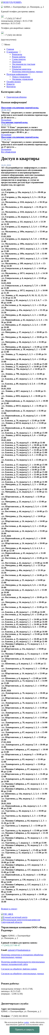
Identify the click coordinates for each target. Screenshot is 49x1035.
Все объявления (8, 152)
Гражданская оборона (17, 97)
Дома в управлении (21, 77)
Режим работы (18, 57)
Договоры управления (22, 79)
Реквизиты (17, 54)
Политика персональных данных (27, 71)
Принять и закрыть (24, 1029)
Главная (10, 49)
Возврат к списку (9, 909)
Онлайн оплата (14, 81)
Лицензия (16, 62)
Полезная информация (17, 74)
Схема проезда (19, 59)
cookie (26, 1022)
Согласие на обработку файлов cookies (19, 969)
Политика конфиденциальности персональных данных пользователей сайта (23, 963)
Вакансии (16, 66)
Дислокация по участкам (23, 64)
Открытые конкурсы (21, 69)
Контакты (11, 86)
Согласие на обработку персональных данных (22, 973)
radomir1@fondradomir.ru (19, 950)
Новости (11, 84)
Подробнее (6, 120)
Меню (7, 44)
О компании (12, 52)
